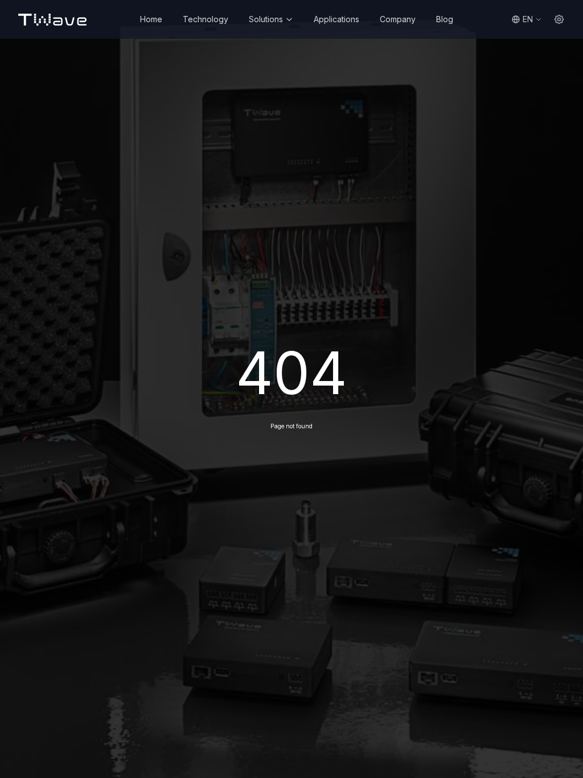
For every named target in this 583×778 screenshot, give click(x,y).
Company (398, 19)
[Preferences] (559, 19)
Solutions (266, 19)
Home (151, 19)
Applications (336, 19)
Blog (444, 19)
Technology (205, 19)
